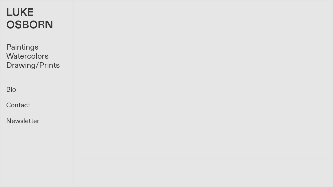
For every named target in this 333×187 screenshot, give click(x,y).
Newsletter (23, 121)
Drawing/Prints (33, 65)
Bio (11, 89)
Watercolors (27, 56)
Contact (18, 105)
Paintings (22, 47)
